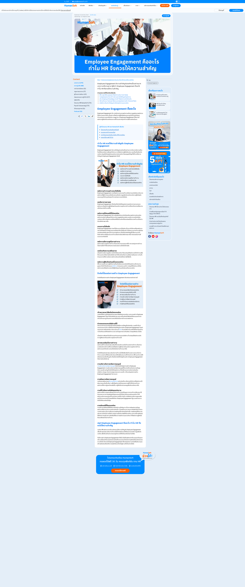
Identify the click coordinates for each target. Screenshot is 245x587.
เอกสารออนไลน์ (153, 185)
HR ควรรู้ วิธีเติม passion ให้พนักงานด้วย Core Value (113, 95)
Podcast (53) (78, 111)
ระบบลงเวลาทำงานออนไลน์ (108, 132)
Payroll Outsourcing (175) (81, 106)
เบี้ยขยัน (151, 194)
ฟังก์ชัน (91, 5)
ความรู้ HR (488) (79, 86)
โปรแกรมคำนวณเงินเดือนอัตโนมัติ (110, 130)
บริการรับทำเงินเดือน (154, 199)
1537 (67, 1)
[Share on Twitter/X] (85, 116)
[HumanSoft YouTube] (153, 236)
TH (176, 1)
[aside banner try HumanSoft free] (159, 135)
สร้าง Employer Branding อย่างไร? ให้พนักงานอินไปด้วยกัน (115, 99)
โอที (150, 191)
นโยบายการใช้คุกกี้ (66, 10)
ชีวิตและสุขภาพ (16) (79, 108)
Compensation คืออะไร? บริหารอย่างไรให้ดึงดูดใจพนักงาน (115, 97)
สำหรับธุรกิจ (101, 5)
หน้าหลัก (82, 5)
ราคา (137, 5)
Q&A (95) (77, 100)
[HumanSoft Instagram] (156, 236)
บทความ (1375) (78, 83)
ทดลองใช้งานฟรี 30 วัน (107, 137)
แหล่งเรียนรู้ (114, 5)
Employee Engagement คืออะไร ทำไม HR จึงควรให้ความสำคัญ (117, 80)
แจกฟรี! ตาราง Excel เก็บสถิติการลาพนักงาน (159, 227)
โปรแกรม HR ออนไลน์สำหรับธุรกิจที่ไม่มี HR (158, 217)
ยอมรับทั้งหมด (236, 10)
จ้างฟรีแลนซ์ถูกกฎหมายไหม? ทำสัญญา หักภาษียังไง (158, 212)
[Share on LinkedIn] (89, 116)
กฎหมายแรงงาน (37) (80, 91)
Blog (98, 80)
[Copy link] (92, 116)
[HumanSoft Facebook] (149, 236)
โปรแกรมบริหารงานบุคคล (156, 179)
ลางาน (151, 188)
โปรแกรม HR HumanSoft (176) (82, 103)
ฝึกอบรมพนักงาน (113, 381)
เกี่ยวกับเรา (127, 5)
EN (178, 1)
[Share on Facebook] (82, 116)
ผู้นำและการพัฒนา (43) (80, 94)
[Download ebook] (159, 162)
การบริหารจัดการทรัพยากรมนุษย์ (106, 366)
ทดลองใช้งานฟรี (120, 471)
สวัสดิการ (114, 266)
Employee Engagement (153, 83)
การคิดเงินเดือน (153, 182)
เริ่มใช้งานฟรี (164, 5)
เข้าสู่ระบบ (176, 5)
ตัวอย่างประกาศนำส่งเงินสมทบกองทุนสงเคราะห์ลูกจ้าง (157, 222)
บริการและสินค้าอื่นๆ (150, 5)
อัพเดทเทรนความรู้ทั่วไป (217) (82, 97)
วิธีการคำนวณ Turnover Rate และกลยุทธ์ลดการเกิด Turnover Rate (117, 101)
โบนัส (120, 329)
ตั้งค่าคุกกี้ (221, 10)
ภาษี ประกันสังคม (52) (80, 88)
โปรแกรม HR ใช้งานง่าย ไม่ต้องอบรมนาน (159, 208)
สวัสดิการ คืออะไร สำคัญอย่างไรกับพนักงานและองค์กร (114, 103)
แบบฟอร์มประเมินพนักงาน (156, 196)
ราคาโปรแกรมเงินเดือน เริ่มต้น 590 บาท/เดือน (113, 135)
